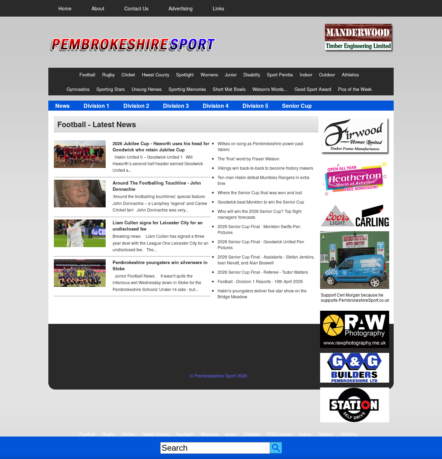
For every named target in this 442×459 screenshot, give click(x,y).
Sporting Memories (187, 89)
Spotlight (185, 74)
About (98, 8)
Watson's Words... (270, 89)
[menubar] (141, 8)
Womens (209, 74)
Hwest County (155, 74)
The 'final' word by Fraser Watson (248, 158)
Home (64, 8)
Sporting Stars (110, 89)
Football (87, 74)
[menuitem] (64, 8)
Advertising (181, 8)
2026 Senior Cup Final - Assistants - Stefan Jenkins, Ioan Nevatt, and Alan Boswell (266, 259)
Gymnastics (78, 89)
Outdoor (327, 74)
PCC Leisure (279, 434)
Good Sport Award (313, 89)
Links (218, 8)
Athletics (350, 74)
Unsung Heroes (147, 89)
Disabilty (251, 74)
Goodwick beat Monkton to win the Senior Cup (261, 202)
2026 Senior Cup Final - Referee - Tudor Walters (263, 272)
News (62, 106)
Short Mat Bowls (229, 89)
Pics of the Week (355, 89)
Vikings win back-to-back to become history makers (265, 168)
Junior (231, 74)
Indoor (306, 74)
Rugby (108, 74)
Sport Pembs (280, 74)
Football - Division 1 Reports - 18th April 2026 (260, 281)
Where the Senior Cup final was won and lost (260, 192)
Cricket (128, 74)
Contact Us (136, 8)
